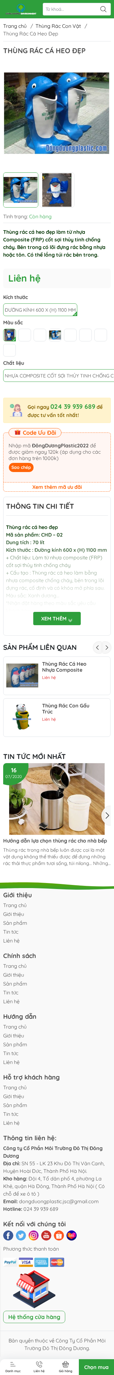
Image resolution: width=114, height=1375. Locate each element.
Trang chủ (15, 26)
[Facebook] (8, 1235)
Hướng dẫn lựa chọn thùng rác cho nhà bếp (55, 840)
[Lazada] (71, 1235)
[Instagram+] (33, 1235)
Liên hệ (11, 940)
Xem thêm (54, 618)
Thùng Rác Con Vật (58, 26)
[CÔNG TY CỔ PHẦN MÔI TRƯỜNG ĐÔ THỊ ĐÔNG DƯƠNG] (21, 9)
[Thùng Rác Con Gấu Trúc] (22, 717)
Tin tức (10, 932)
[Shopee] (59, 1235)
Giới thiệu (13, 914)
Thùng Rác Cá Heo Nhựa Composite (64, 667)
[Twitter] (21, 1235)
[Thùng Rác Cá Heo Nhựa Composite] (22, 675)
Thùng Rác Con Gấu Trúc (65, 709)
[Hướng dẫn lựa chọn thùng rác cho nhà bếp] (57, 799)
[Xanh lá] (9, 335)
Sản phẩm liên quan (40, 647)
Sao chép (21, 467)
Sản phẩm (15, 923)
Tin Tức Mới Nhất (34, 756)
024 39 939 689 (72, 406)
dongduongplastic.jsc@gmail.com (59, 1201)
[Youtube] (46, 1235)
